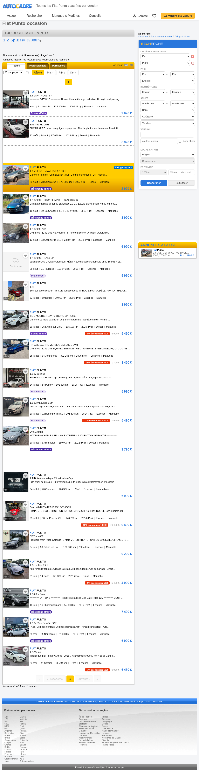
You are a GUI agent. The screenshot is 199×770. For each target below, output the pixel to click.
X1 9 (22, 759)
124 (6, 717)
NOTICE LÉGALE (132, 701)
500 (6, 721)
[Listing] (126, 65)
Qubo (22, 728)
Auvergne (106, 719)
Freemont (9, 754)
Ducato (7, 749)
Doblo (7, 747)
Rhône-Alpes (108, 745)
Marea (23, 717)
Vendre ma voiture (180, 15)
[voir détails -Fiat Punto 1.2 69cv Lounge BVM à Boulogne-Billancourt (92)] (16, 406)
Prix (143, 69)
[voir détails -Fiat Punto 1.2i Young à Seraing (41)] (16, 656)
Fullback (8, 756)
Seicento (24, 740)
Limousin (106, 733)
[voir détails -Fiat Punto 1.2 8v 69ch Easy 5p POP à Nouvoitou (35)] (16, 627)
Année (144, 98)
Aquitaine (83, 719)
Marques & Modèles (66, 15)
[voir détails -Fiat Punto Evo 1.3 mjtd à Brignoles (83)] (16, 435)
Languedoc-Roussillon (89, 733)
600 (6, 728)
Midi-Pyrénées (86, 738)
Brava (7, 735)
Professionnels (37, 65)
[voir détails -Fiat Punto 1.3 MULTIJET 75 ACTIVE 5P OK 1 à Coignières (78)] (16, 175)
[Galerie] (131, 65)
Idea (6, 761)
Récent (38, 72)
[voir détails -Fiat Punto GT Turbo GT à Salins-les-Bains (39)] (16, 540)
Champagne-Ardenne (89, 726)
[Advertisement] (167, 215)
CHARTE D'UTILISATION (110, 701)
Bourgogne (107, 721)
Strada (23, 745)
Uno (22, 756)
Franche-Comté (86, 728)
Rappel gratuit (121, 167)
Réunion (83, 745)
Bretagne (83, 724)
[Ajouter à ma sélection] (25, 93)
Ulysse (23, 754)
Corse (105, 726)
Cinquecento (10, 740)
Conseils (95, 15)
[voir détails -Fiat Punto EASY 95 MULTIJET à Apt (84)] (16, 128)
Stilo (22, 742)
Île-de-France (85, 717)
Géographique (182, 36)
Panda (23, 724)
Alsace (105, 717)
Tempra (23, 749)
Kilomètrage (149, 87)
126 (6, 719)
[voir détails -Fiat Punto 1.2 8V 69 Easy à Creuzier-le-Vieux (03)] (16, 233)
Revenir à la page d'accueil (87, 767)
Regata (23, 731)
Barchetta (9, 733)
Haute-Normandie (110, 731)
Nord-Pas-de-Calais (111, 738)
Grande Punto (11, 759)
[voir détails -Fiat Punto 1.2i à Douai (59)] (16, 291)
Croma (7, 745)
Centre (105, 724)
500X (6, 726)
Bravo (7, 738)
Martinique (107, 735)
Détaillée (143, 36)
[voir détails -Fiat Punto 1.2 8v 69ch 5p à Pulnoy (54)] (16, 378)
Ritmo (22, 733)
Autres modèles (27, 761)
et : (167, 74)
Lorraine (83, 735)
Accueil (12, 15)
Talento (23, 747)
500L (6, 724)
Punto (22, 726)
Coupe (7, 742)
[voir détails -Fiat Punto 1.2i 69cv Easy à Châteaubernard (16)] (16, 598)
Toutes (16, 65)
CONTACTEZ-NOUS (152, 701)
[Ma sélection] (154, 15)
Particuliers (58, 65)
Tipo (22, 752)
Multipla (23, 719)
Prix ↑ (50, 72)
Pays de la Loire (86, 740)
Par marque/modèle (161, 36)
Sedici (22, 738)
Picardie (105, 740)
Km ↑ (73, 72)
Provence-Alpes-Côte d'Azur (115, 742)
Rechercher (35, 15)
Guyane (82, 731)
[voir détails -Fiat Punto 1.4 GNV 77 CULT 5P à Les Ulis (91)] (16, 99)
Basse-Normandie (87, 721)
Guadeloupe (107, 728)
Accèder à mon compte (113, 767)
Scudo (23, 735)
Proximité (147, 167)
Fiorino (7, 752)
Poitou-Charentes (87, 742)
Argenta (8, 731)
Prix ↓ (62, 72)
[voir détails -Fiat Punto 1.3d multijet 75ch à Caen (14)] (16, 569)
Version (146, 129)
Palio (22, 721)
